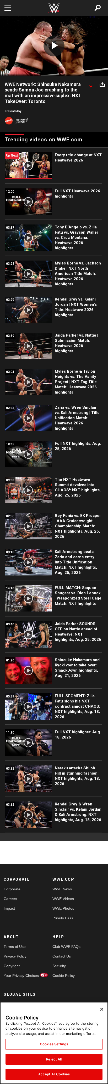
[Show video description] (90, 84)
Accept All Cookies (54, 1074)
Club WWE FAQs (64, 946)
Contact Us (61, 956)
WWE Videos (63, 899)
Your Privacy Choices (16, 975)
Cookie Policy (63, 975)
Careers (10, 899)
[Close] (101, 1009)
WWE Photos (63, 908)
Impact (9, 908)
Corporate (12, 889)
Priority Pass (62, 918)
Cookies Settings (54, 1044)
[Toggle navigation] (8, 8)
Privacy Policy (15, 956)
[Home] (54, 8)
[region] (54, 1043)
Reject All (54, 1059)
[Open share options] (102, 84)
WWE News (62, 889)
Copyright (12, 966)
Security (59, 966)
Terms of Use (15, 946)
